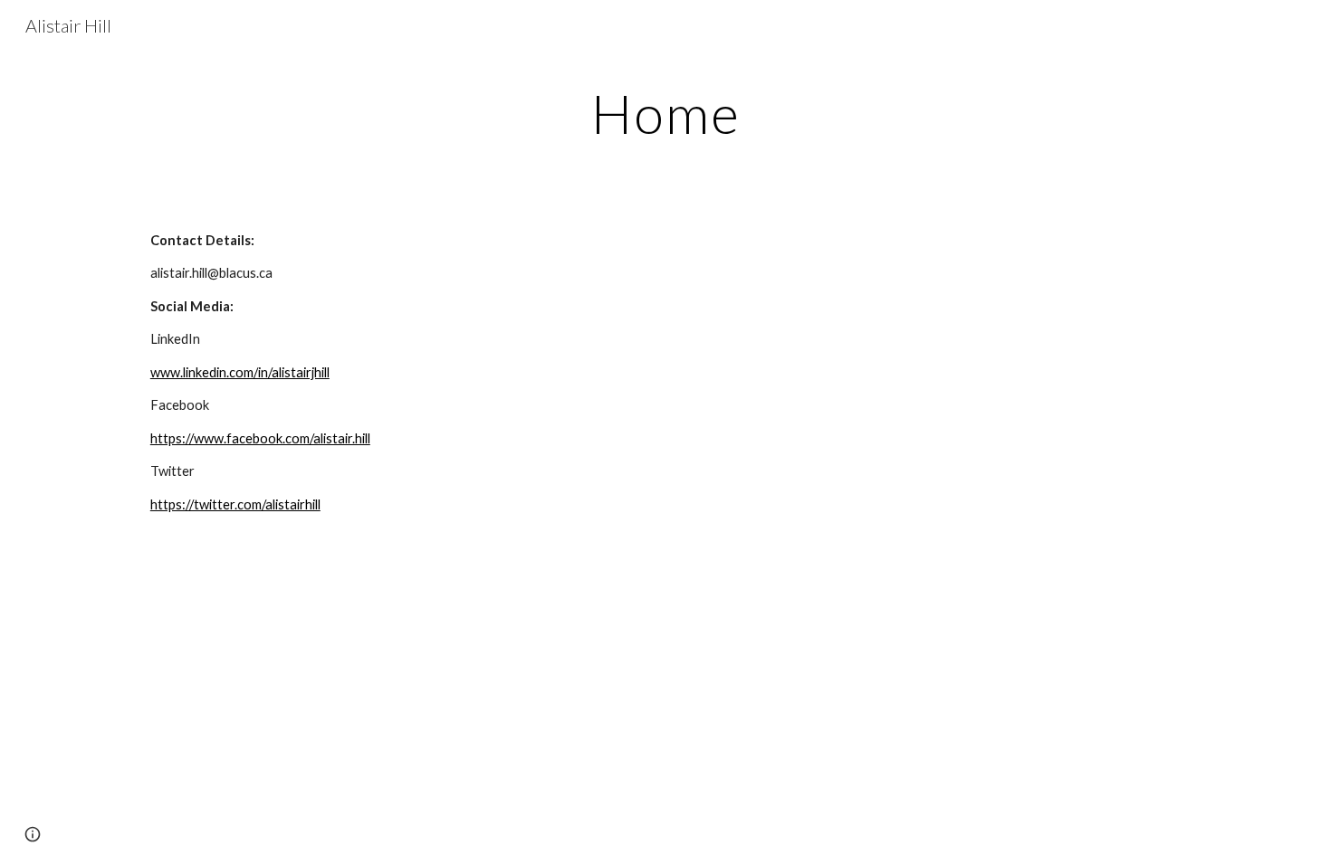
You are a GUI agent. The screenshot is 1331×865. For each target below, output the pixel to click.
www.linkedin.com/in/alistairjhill (240, 372)
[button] (32, 834)
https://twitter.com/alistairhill (235, 504)
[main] (665, 113)
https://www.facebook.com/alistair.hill (260, 438)
